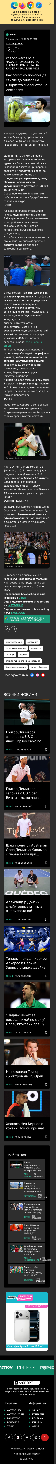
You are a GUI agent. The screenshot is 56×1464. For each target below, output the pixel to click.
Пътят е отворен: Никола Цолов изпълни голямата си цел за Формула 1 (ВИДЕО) (33, 1208)
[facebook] (9, 1437)
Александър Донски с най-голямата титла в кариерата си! (24, 906)
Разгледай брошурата (25, 1297)
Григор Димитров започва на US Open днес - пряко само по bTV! (23, 737)
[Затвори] (50, 3)
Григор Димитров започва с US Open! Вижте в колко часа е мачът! (24, 793)
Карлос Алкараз (39, 667)
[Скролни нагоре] (45, 1437)
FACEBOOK (18, 612)
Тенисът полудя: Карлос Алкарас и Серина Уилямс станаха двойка (26, 963)
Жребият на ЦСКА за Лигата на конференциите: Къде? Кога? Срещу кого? (33, 1250)
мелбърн (10, 654)
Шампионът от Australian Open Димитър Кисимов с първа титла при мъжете (26, 850)
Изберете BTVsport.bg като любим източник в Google (27, 618)
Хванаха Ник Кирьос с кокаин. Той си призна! (25, 1126)
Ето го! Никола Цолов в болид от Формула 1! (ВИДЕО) (31, 1229)
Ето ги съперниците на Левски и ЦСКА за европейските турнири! (32, 1166)
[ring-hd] (40, 1367)
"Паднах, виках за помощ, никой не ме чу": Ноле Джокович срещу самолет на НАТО (26, 1019)
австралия (32, 642)
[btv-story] (18, 1367)
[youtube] (27, 1437)
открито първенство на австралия (23, 661)
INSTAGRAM (15, 605)
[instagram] (36, 1437)
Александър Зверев (16, 667)
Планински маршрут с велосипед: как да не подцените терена (32, 1187)
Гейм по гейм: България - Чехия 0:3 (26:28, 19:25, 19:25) (33, 1271)
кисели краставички (16, 648)
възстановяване (14, 642)
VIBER (22, 597)
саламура (36, 648)
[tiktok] (18, 1437)
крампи (23, 654)
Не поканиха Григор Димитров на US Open (24, 1074)
